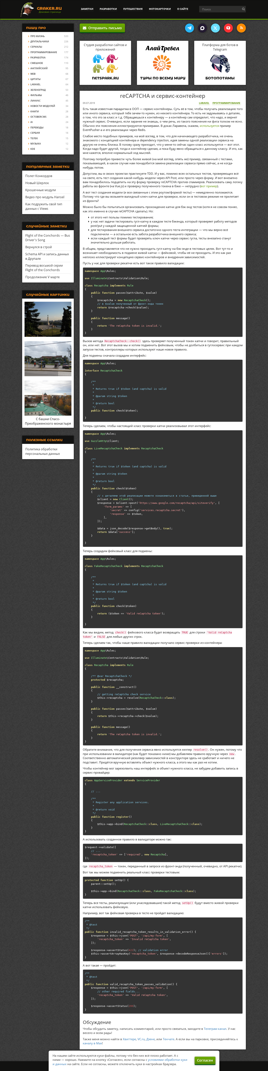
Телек (34, 138)
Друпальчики (39, 41)
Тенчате (168, 1039)
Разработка (38, 57)
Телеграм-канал (215, 1029)
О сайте (182, 9)
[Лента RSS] (241, 28)
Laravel (204, 103)
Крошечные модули (40, 190)
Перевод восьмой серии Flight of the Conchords (44, 267)
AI (31, 122)
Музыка (35, 143)
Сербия (35, 132)
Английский (39, 68)
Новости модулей (42, 106)
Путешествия (133, 9)
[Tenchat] (228, 28)
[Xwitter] (215, 28)
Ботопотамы (220, 78)
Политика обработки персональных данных (42, 451)
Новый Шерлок (37, 183)
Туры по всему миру (162, 78)
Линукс (35, 100)
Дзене (150, 1039)
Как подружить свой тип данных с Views (43, 206)
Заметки (87, 9)
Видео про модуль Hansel (44, 197)
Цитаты (35, 79)
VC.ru (141, 1039)
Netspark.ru (105, 78)
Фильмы (36, 95)
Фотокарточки (160, 9)
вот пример (209, 186)
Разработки (108, 9)
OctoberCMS (38, 116)
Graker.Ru (49, 8)
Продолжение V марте (42, 277)
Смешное (36, 63)
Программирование (226, 103)
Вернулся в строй (38, 247)
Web (33, 73)
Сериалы (36, 46)
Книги (34, 111)
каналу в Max (92, 1043)
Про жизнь (37, 36)
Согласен (205, 1060)
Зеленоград (38, 90)
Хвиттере (129, 1039)
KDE (32, 149)
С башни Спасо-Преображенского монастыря (48, 421)
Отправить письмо (104, 27)
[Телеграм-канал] (189, 28)
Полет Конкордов (38, 176)
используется (209, 126)
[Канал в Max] (202, 28)
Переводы (37, 127)
